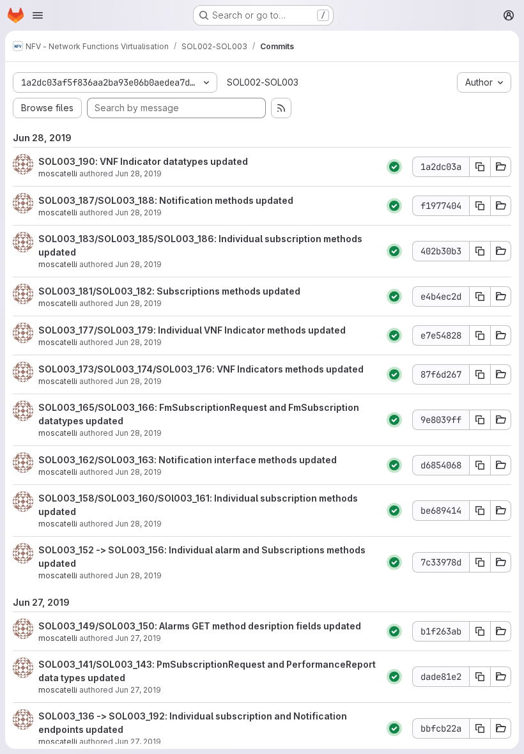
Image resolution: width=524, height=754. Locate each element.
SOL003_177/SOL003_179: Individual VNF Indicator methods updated (192, 330)
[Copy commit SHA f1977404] (480, 206)
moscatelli (57, 173)
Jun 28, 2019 (138, 173)
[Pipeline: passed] (394, 166)
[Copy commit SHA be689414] (480, 510)
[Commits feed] (281, 108)
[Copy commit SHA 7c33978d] (480, 562)
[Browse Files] (501, 167)
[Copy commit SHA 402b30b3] (480, 251)
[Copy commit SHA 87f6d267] (480, 374)
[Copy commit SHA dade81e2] (480, 676)
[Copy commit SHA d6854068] (480, 465)
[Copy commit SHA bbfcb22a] (480, 728)
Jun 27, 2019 (138, 638)
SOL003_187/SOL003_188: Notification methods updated (165, 200)
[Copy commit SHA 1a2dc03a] (480, 167)
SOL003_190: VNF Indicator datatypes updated (143, 161)
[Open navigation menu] (37, 15)
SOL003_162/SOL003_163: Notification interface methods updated (187, 459)
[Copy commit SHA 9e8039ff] (480, 420)
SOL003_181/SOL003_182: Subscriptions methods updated (169, 291)
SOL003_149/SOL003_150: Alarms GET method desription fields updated (199, 625)
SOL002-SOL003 (262, 82)
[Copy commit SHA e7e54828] (480, 335)
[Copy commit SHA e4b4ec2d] (480, 296)
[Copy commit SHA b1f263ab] (480, 631)
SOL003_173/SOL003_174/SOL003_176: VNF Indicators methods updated (201, 369)
